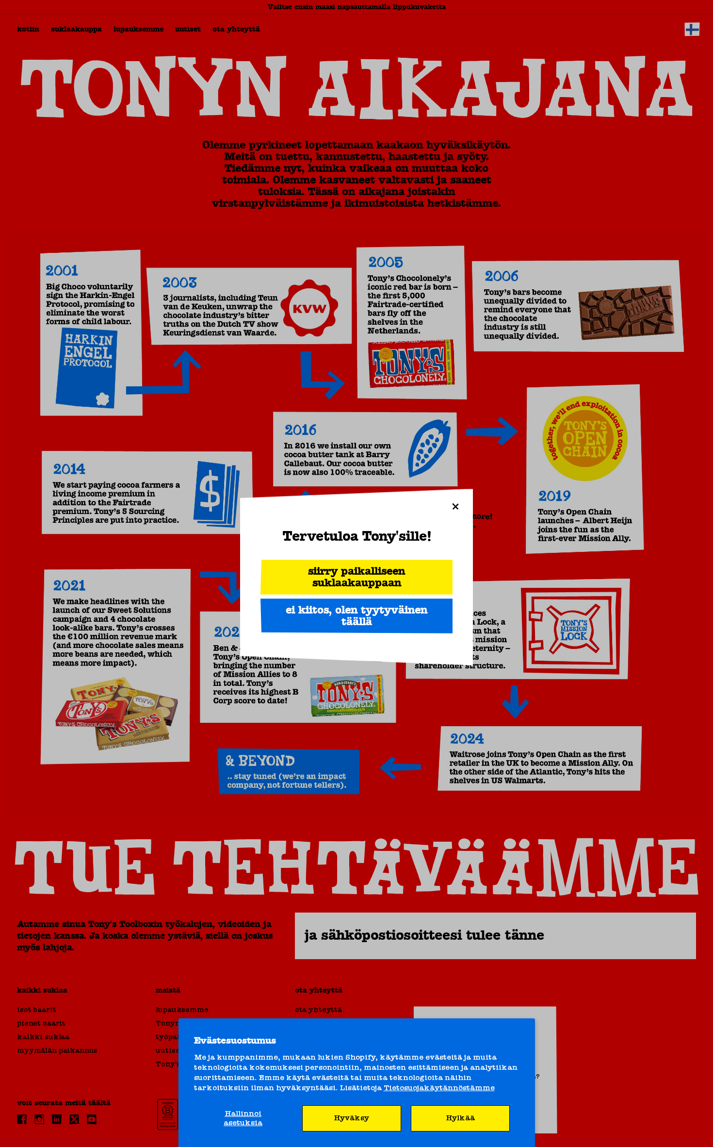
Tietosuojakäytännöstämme (439, 1087)
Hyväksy (351, 1118)
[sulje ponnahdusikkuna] (455, 506)
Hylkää (460, 1118)
